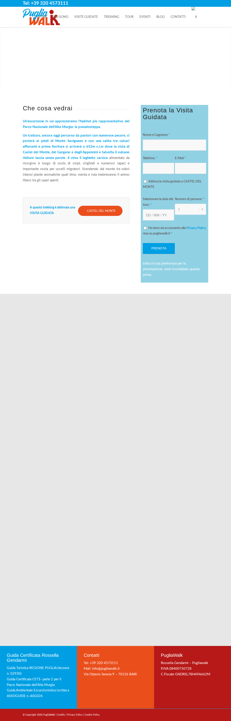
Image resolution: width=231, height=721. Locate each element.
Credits (61, 715)
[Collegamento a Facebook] (191, 3)
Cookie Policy (92, 715)
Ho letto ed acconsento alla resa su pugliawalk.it (174, 231)
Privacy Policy (196, 228)
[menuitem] (42, 17)
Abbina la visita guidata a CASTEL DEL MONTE (172, 184)
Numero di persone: (189, 199)
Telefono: (150, 158)
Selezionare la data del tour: (158, 202)
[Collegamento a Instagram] (198, 3)
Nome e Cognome (156, 135)
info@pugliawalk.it (106, 668)
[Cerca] (204, 17)
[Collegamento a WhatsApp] (204, 3)
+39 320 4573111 (104, 663)
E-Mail (180, 158)
